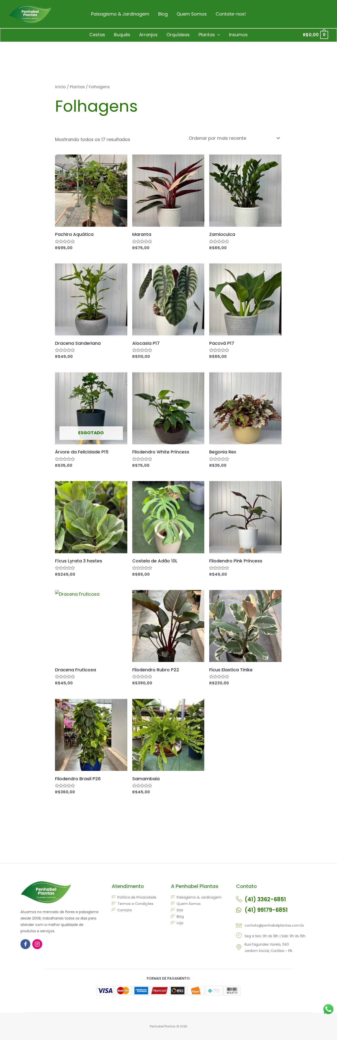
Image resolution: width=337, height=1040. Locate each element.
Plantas (207, 35)
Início (60, 87)
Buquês (122, 35)
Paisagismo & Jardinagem (120, 14)
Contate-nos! (231, 14)
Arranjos (148, 35)
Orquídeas (178, 35)
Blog (163, 14)
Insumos (238, 35)
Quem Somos (192, 14)
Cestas (97, 35)
